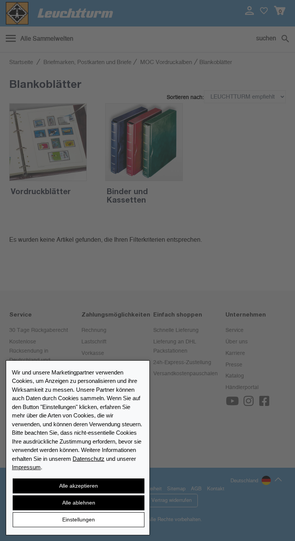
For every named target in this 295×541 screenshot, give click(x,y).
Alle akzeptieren (78, 486)
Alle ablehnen (78, 503)
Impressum (26, 467)
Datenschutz (88, 458)
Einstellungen (78, 519)
